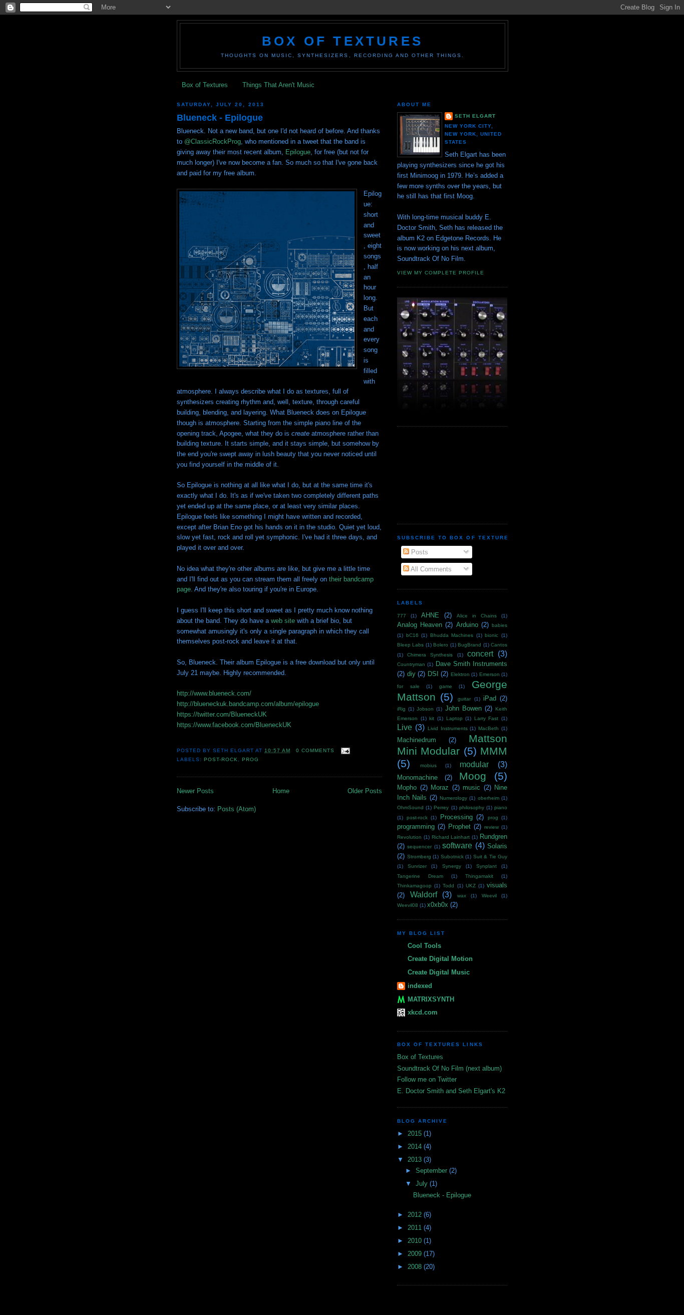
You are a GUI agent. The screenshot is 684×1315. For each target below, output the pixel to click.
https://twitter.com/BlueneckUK (222, 714)
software (457, 845)
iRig (401, 709)
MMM (493, 751)
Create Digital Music (439, 972)
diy (411, 674)
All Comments (430, 569)
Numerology (453, 798)
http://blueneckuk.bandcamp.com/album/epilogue (248, 704)
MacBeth (488, 728)
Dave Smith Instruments (472, 664)
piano (500, 807)
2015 (416, 1133)
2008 (416, 1266)
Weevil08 (407, 905)
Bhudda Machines (452, 635)
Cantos (499, 644)
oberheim (488, 798)
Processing (456, 817)
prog (250, 759)
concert (480, 653)
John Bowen (463, 708)
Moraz (440, 787)
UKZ (471, 885)
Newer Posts (195, 791)
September (432, 1170)
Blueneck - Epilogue (220, 118)
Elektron (460, 674)
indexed (420, 986)
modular (474, 764)
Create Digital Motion (440, 958)
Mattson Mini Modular (452, 745)
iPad (489, 698)
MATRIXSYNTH (431, 999)
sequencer (419, 846)
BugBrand (469, 644)
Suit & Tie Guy (490, 856)
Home (280, 791)
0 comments (315, 750)
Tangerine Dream (420, 876)
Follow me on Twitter (427, 1079)
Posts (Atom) (236, 809)
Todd (448, 885)
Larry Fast (486, 718)
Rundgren (493, 836)
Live (404, 727)
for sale (408, 686)
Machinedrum (416, 740)
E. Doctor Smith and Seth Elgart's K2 (451, 1091)
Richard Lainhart (451, 837)
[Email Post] (344, 750)
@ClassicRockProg (212, 141)
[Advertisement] (442, 473)
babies (499, 625)
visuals (497, 885)
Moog (472, 776)
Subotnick (452, 856)
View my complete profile (440, 272)
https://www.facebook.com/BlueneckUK (234, 725)
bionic (491, 635)
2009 (416, 1253)
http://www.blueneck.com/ (214, 693)
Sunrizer (417, 866)
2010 (416, 1240)
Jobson (425, 709)
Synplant (486, 866)
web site (283, 620)
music (471, 787)
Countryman (411, 664)
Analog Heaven (419, 624)
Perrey (441, 807)
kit (431, 718)
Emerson (489, 674)
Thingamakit (479, 876)
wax (461, 895)
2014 (416, 1146)
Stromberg (419, 856)
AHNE (430, 615)
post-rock (221, 759)
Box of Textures (342, 41)
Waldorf (423, 894)
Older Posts (365, 791)
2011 (416, 1227)
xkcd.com (423, 1012)
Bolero (440, 644)
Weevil (489, 895)
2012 (416, 1214)
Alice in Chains (477, 615)
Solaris (497, 846)
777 (401, 615)
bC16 (412, 635)
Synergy (451, 866)
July (423, 1183)
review (491, 827)
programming (416, 826)
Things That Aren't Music (278, 85)
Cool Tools (424, 945)
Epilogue (297, 152)
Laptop (454, 718)
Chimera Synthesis (430, 655)
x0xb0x (437, 904)
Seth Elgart (475, 116)
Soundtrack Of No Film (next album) (449, 1068)
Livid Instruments (448, 728)
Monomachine (417, 777)
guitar (464, 699)
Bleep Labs (410, 644)
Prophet (459, 826)
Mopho (407, 787)
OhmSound (410, 807)
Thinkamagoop (414, 885)
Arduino (467, 624)
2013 (416, 1159)
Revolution (409, 837)
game (445, 686)
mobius (428, 765)
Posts (418, 552)
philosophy (471, 807)
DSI (433, 674)
